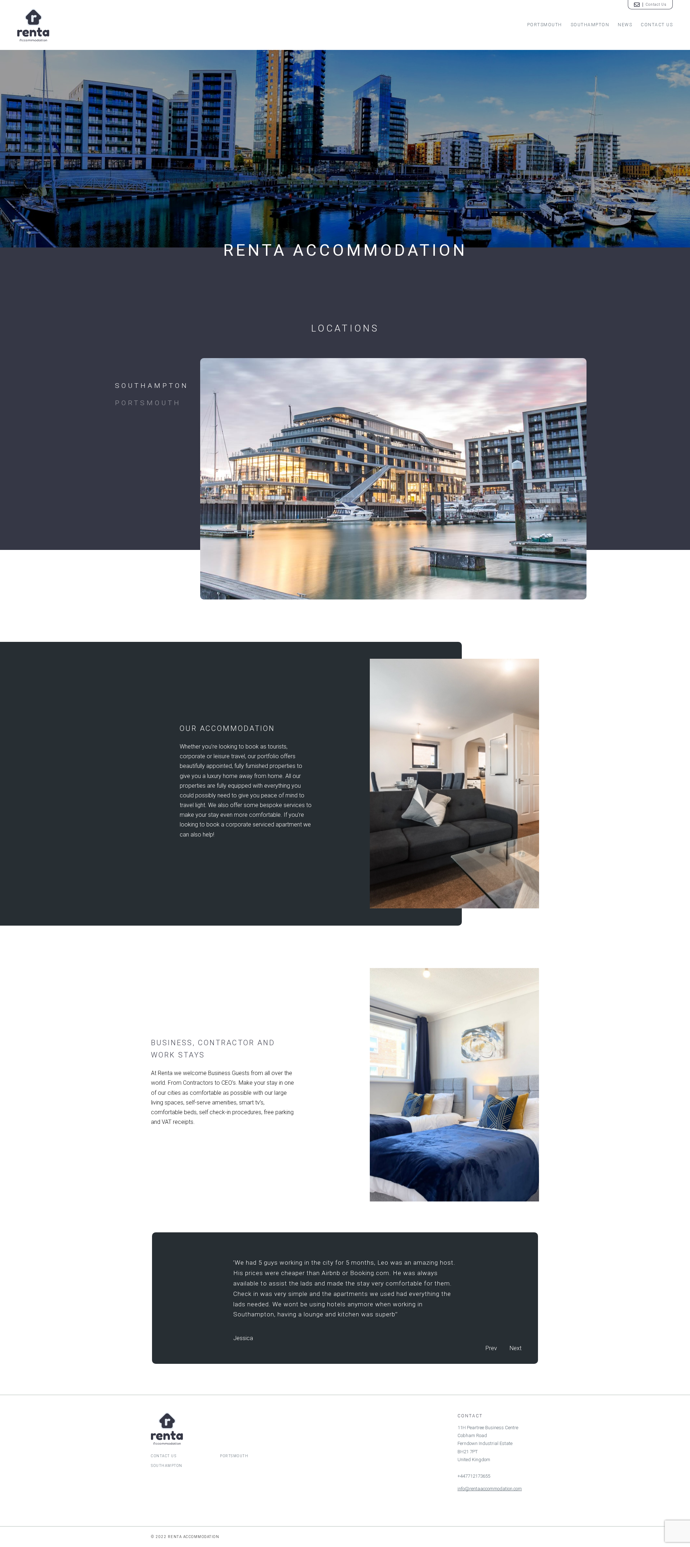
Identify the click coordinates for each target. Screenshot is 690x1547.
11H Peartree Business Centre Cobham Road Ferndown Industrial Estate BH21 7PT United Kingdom (487, 1443)
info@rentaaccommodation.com (489, 1488)
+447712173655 (473, 1476)
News (625, 24)
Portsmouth (544, 24)
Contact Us (657, 24)
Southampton (590, 24)
